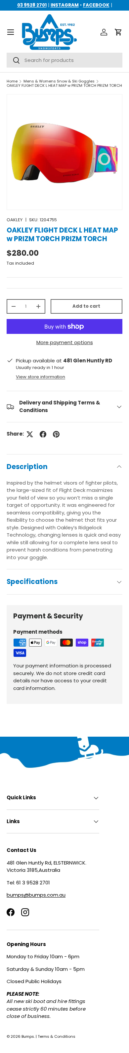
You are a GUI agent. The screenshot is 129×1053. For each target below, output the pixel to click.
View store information (40, 377)
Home (12, 81)
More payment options (64, 342)
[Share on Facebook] (43, 434)
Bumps (28, 1036)
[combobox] (64, 60)
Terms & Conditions (56, 1036)
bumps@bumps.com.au (36, 894)
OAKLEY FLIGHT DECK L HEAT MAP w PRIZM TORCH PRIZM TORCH (64, 85)
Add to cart (86, 306)
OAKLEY (14, 220)
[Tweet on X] (29, 434)
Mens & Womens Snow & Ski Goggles (59, 81)
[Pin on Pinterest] (56, 434)
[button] (118, 32)
